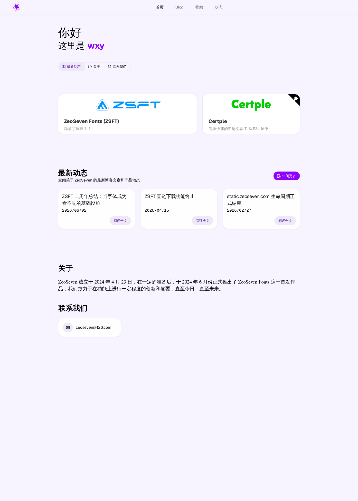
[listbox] (89, 327)
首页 (160, 7)
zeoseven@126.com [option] (93, 327)
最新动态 (74, 66)
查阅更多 (289, 176)
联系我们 (119, 66)
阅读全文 (120, 220)
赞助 (199, 7)
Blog (179, 7)
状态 (219, 7)
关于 (96, 66)
